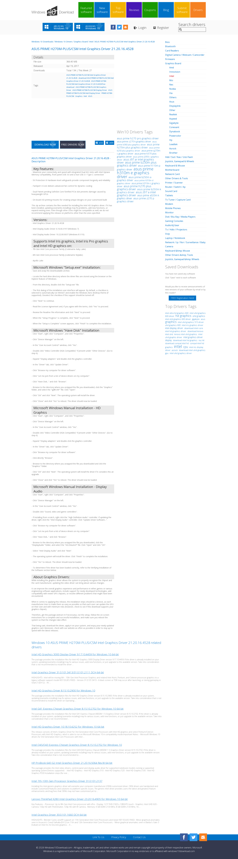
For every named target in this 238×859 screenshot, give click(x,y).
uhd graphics (199, 316)
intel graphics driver (193, 337)
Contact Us (139, 837)
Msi (171, 80)
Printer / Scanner (174, 182)
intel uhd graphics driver (181, 353)
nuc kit (201, 340)
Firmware (170, 59)
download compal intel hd (177, 343)
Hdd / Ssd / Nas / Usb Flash (179, 157)
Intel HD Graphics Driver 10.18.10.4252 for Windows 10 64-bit (68, 726)
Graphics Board (81, 41)
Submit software (182, 10)
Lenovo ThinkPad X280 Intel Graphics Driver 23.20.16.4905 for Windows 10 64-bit (80, 799)
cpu (185, 347)
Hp (170, 140)
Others (172, 97)
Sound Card (171, 191)
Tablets (169, 195)
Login (142, 27)
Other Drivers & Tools (176, 178)
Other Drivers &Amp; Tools (179, 254)
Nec (171, 84)
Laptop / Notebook (175, 238)
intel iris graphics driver (192, 325)
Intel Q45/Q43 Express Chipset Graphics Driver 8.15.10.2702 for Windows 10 (77, 745)
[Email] (203, 837)
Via (170, 93)
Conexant (174, 127)
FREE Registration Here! (182, 298)
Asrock (172, 148)
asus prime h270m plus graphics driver (138, 146)
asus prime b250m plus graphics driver (136, 163)
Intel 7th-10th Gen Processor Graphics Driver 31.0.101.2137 (67, 781)
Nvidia (172, 88)
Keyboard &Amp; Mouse (177, 250)
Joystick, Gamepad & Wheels (179, 161)
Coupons (150, 10)
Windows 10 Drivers (63, 41)
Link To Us (98, 837)
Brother (173, 152)
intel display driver (174, 328)
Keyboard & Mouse (175, 165)
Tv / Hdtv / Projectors (176, 229)
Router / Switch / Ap (175, 186)
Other (172, 110)
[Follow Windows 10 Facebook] (113, 27)
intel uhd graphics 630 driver (178, 319)
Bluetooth (170, 46)
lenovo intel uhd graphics (186, 334)
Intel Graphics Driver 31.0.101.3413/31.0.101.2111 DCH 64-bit (68, 672)
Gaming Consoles (174, 221)
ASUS (90, 96)
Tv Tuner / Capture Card (177, 199)
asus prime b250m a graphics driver (134, 178)
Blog (166, 10)
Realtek (173, 114)
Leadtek (173, 144)
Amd (171, 67)
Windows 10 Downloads (42, 41)
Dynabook (174, 131)
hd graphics (183, 316)
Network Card (172, 174)
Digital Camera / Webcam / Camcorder (184, 54)
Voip (167, 233)
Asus (171, 101)
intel (178, 346)
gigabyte (196, 319)
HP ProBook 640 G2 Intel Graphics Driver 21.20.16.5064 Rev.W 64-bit (72, 763)
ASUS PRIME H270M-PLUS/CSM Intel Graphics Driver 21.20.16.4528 (125, 41)
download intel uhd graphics (192, 350)
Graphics (78, 96)
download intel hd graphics (185, 340)
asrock (175, 350)
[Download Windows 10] (53, 11)
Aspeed (173, 118)
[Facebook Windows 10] (184, 837)
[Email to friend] (125, 27)
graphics (171, 322)
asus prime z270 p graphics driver (135, 200)
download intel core (193, 328)
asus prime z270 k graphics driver (134, 141)
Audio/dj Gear (172, 225)
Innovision (174, 71)
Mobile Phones (173, 208)
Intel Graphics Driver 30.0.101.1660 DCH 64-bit (59, 815)
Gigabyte (173, 122)
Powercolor (175, 135)
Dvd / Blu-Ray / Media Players (180, 216)
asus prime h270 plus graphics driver (134, 187)
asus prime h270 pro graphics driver (138, 138)
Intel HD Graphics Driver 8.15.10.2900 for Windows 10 (63, 690)
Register (163, 27)
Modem (169, 203)
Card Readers (172, 50)
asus (203, 319)
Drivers (198, 10)
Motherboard (172, 169)
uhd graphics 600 (173, 325)
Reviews (134, 10)
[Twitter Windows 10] (194, 837)
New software (102, 10)
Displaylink (175, 105)
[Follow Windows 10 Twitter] (119, 27)
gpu (166, 353)
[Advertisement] (73, 117)
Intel (91, 41)
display (168, 340)
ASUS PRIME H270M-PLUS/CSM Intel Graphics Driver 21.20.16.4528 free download (86, 84)
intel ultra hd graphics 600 (177, 313)
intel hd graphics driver (175, 331)
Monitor (169, 212)
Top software (118, 10)
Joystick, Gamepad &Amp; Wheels (182, 259)
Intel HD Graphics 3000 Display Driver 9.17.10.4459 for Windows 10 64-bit (75, 654)
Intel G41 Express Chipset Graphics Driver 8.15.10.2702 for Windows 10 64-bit (78, 708)
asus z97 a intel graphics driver (136, 193)
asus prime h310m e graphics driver (135, 172)
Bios (167, 42)
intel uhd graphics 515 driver (191, 322)
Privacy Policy (118, 837)
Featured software (86, 10)
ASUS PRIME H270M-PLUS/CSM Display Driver (89, 90)
